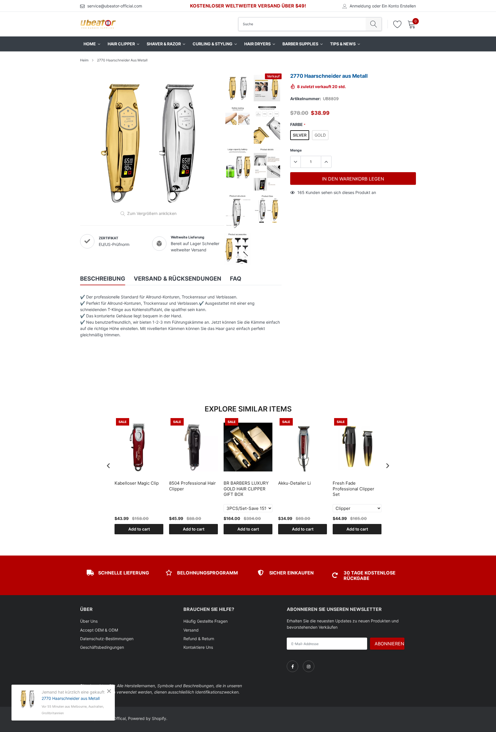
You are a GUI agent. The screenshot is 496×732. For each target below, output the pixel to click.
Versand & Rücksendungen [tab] (177, 278)
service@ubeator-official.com (114, 5)
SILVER (300, 135)
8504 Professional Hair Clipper (192, 486)
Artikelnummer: (305, 98)
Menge (296, 150)
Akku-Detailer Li (294, 483)
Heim (84, 60)
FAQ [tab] (235, 278)
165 (301, 192)
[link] (292, 666)
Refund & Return (198, 638)
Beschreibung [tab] (102, 278)
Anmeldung (360, 6)
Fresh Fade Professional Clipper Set (353, 488)
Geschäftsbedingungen (102, 647)
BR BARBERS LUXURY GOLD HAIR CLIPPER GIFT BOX (246, 488)
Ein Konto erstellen (399, 6)
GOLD (320, 135)
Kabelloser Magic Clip (137, 483)
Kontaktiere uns (198, 647)
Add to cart (139, 529)
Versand (191, 630)
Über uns (89, 621)
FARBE (297, 124)
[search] (373, 24)
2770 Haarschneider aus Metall (71, 698)
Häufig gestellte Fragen (205, 621)
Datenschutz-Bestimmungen (106, 638)
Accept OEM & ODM (99, 630)
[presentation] (108, 465)
